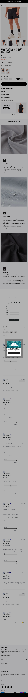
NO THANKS (14, 353)
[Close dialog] (20, 341)
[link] (14, 344)
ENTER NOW (14, 352)
